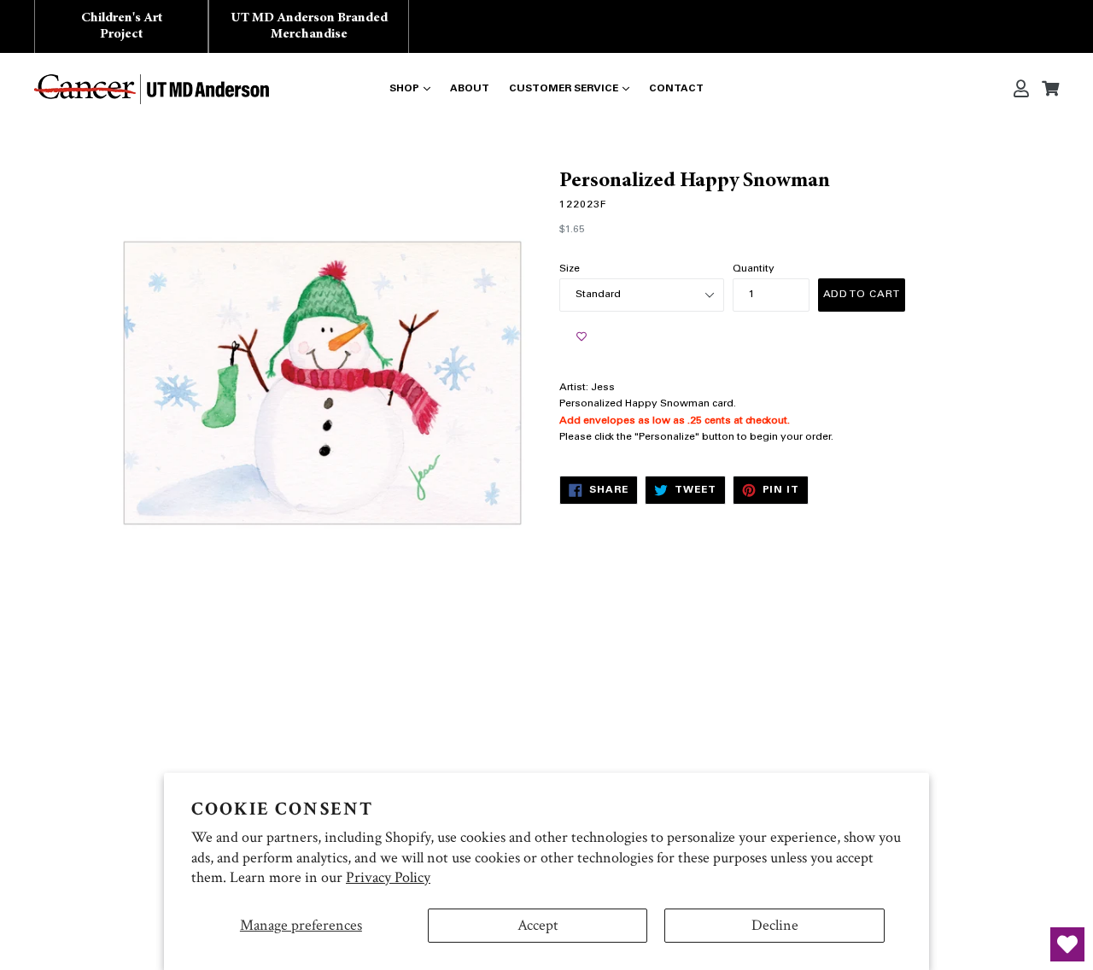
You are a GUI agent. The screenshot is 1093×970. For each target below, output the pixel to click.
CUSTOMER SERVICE (563, 89)
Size (569, 269)
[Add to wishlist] (581, 337)
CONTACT (676, 89)
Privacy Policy (388, 877)
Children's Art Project (121, 26)
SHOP (404, 89)
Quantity (753, 269)
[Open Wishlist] (1067, 944)
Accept (537, 925)
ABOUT (469, 89)
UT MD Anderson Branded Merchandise (309, 26)
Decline (774, 925)
